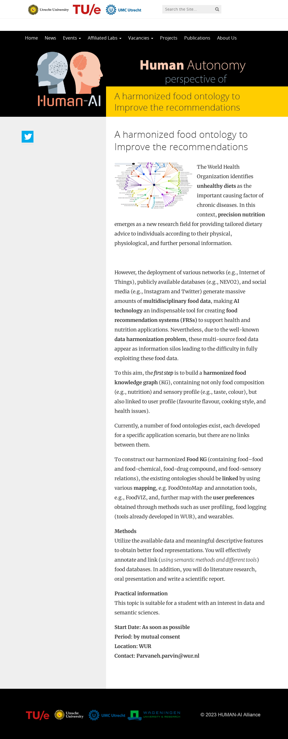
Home (31, 38)
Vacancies (139, 38)
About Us (227, 38)
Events (70, 38)
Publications (197, 38)
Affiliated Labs (103, 38)
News (50, 38)
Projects (168, 38)
